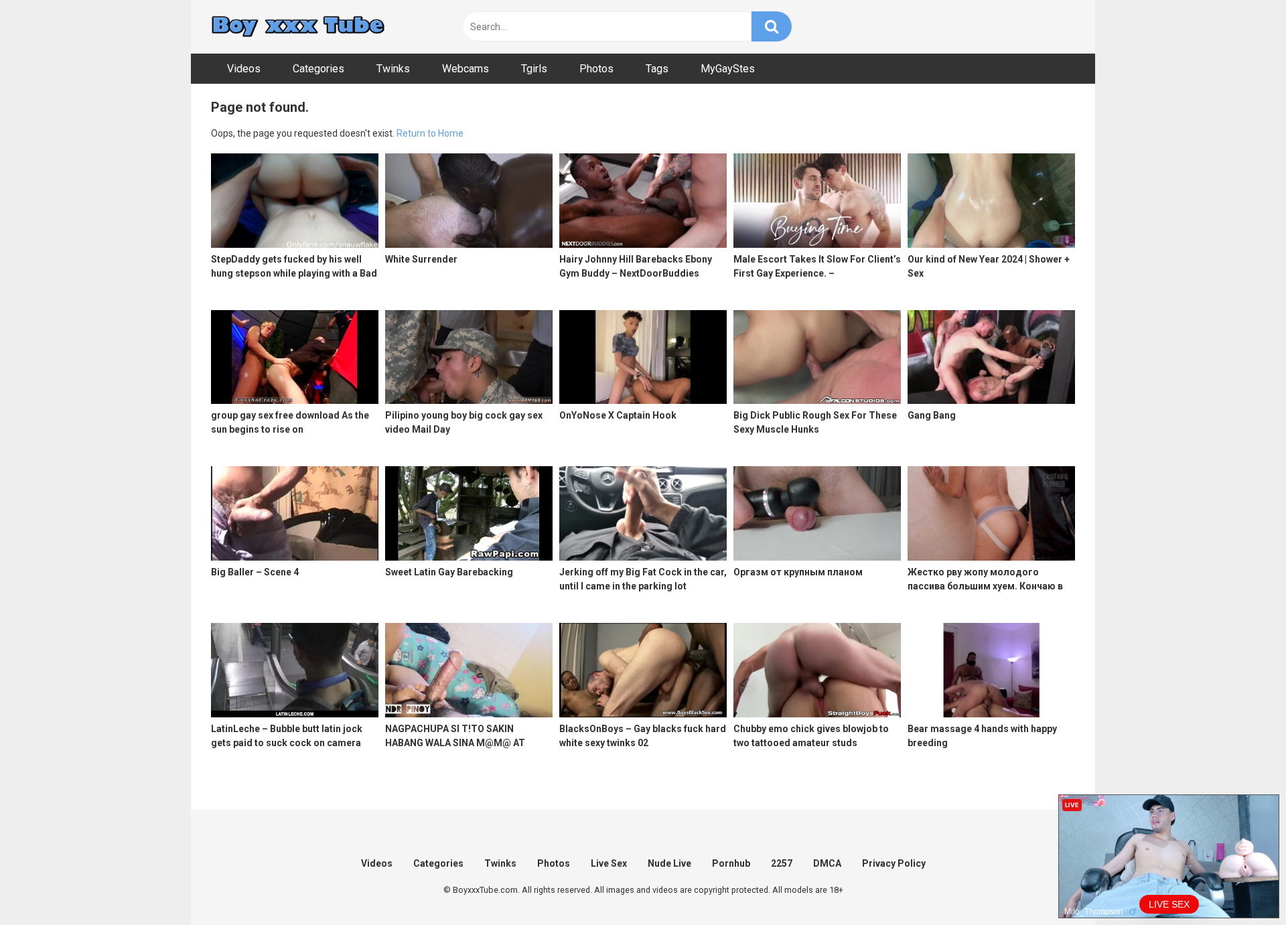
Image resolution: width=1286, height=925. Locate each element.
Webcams (465, 68)
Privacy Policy (894, 863)
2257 (781, 863)
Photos (596, 68)
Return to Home (430, 133)
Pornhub (731, 863)
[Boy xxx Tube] (298, 27)
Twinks (393, 68)
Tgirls (534, 68)
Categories (318, 68)
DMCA (827, 863)
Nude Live (669, 863)
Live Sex (609, 863)
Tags (657, 68)
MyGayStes (728, 68)
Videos (244, 68)
